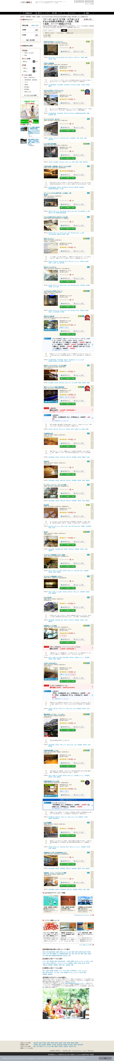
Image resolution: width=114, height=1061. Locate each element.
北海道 (64, 1042)
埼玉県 (40, 1042)
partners (31, 1058)
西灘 (47, 955)
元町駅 (67, 234)
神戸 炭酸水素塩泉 (52, 113)
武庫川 (73, 951)
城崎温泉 (49, 1044)
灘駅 (55, 114)
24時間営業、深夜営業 (30, 80)
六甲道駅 (83, 84)
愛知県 (72, 1042)
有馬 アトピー (70, 775)
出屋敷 (57, 951)
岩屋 (50, 955)
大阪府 (60, 1042)
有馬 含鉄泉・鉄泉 (59, 549)
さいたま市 (48, 1046)
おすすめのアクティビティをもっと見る (83, 915)
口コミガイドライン (76, 1050)
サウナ (44, 961)
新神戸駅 (76, 187)
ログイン (87, 3)
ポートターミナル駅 (79, 359)
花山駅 (81, 138)
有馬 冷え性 (68, 457)
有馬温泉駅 (74, 457)
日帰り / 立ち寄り (29, 53)
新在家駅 (87, 84)
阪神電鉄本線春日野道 (56, 955)
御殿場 (56, 1046)
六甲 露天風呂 (72, 138)
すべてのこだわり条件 (30, 95)
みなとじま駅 (56, 286)
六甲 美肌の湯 (67, 84)
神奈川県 (36, 1042)
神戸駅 (72, 429)
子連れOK (45, 964)
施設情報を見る (66, 51)
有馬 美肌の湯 (51, 816)
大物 (47, 951)
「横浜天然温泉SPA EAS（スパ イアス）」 (74, 983)
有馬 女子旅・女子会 (78, 570)
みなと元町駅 (60, 361)
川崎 (38, 1046)
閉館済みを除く (70, 33)
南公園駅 (87, 285)
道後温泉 (65, 1044)
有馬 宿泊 (57, 457)
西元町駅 (84, 382)
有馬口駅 (79, 457)
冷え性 (76, 961)
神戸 (75, 1046)
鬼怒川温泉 (80, 1044)
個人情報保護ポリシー (52, 1054)
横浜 (35, 1046)
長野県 (68, 1042)
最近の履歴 (89, 1)
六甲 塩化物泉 (60, 84)
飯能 (53, 1046)
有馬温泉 (44, 1044)
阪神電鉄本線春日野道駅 (80, 113)
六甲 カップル (56, 138)
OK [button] (105, 1058)
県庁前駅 (62, 311)
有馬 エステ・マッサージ (75, 846)
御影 (82, 953)
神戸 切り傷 (66, 113)
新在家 (89, 953)
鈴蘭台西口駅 (56, 818)
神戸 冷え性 (72, 113)
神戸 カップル (56, 211)
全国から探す (35, 25)
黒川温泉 (70, 1044)
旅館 (72, 964)
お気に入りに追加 (79, 51)
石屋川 (85, 953)
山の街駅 (86, 816)
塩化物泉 (70, 963)
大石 (44, 955)
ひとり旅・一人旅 (88, 961)
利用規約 (72, 1054)
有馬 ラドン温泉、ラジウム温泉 (55, 570)
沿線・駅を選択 (30, 40)
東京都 (56, 1042)
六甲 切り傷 (73, 84)
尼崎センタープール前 (65, 951)
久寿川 (44, 953)
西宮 (51, 953)
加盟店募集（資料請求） (55, 1050)
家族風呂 (68, 964)
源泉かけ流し (62, 964)
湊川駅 (53, 527)
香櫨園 (54, 953)
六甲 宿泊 (50, 138)
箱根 (40, 1044)
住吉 (79, 953)
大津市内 (71, 1046)
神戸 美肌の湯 (65, 187)
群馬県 (52, 1042)
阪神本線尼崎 (52, 951)
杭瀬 (44, 951)
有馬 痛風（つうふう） (79, 657)
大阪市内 (61, 1046)
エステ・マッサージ (63, 963)
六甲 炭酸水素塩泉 (52, 84)
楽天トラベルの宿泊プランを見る (68, 130)
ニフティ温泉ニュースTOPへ (85, 944)
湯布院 (75, 1044)
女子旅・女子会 (81, 963)
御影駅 (82, 57)
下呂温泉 (54, 1044)
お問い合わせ (91, 1050)
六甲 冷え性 (61, 161)
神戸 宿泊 (59, 187)
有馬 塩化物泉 (51, 457)
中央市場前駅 (88, 526)
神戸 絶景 (68, 429)
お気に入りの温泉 (79, 1)
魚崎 (76, 953)
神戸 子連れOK (63, 211)
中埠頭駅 (50, 286)
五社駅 (88, 457)
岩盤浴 (26, 84)
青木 (73, 953)
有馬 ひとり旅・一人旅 (70, 708)
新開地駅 (83, 526)
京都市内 (66, 1046)
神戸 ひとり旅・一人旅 (53, 57)
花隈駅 (79, 382)
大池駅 (85, 138)
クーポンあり (60, 33)
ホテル (44, 963)
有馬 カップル (70, 570)
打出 (58, 953)
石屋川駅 (50, 58)
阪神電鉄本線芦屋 (64, 953)
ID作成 (92, 3)
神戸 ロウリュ (77, 57)
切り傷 (87, 963)
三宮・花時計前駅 (81, 211)
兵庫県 (48, 1042)
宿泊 (48, 961)
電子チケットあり (49, 33)
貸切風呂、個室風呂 (53, 964)
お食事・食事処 (70, 961)
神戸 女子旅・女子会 (63, 57)
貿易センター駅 (51, 212)
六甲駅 (77, 138)
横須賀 (41, 1046)
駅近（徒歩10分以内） (60, 961)
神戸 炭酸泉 (50, 382)
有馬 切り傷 (62, 457)
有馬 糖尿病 (62, 868)
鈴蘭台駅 (50, 818)
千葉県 (44, 1042)
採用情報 (92, 1054)
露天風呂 (52, 961)
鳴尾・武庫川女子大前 (81, 951)
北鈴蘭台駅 (80, 816)
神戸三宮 (65, 955)
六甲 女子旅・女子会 (64, 138)
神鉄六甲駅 (50, 139)
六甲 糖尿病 (55, 161)
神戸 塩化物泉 (60, 113)
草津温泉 (36, 1044)
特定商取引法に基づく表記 (64, 1054)
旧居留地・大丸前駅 (61, 234)
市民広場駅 (82, 285)
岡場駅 (88, 889)
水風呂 (75, 963)
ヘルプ (84, 1050)
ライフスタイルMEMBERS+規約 (82, 1054)
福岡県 (76, 1042)
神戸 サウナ (70, 57)
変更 (37, 30)
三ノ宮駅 (61, 188)
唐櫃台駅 (84, 457)
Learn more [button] (82, 1058)
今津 (48, 953)
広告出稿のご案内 (67, 1050)
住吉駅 (54, 58)
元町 (69, 955)
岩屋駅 (88, 113)
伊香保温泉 (59, 1044)
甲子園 (88, 951)
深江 (70, 953)
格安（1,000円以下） (52, 963)
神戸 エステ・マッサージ (74, 261)
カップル (81, 961)
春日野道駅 (50, 114)
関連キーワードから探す (26, 1048)
